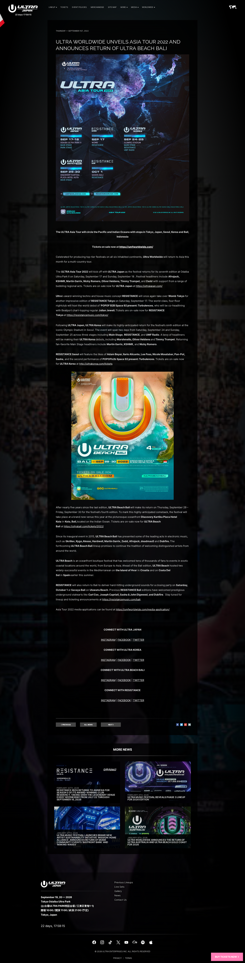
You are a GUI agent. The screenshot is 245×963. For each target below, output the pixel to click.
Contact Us (120, 899)
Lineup (52, 7)
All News (88, 725)
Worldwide (147, 7)
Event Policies (79, 7)
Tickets (64, 7)
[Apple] (151, 942)
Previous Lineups (123, 882)
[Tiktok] (110, 942)
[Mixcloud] (134, 942)
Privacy (117, 958)
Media (134, 7)
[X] (118, 942)
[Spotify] (143, 942)
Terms (128, 958)
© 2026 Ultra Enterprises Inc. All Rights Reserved (122, 951)
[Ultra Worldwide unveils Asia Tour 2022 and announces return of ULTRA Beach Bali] (122, 220)
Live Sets (119, 886)
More (123, 7)
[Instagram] (102, 942)
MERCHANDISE (97, 7)
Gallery (118, 891)
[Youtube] (126, 942)
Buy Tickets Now (226, 956)
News (117, 895)
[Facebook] (94, 942)
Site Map (112, 7)
